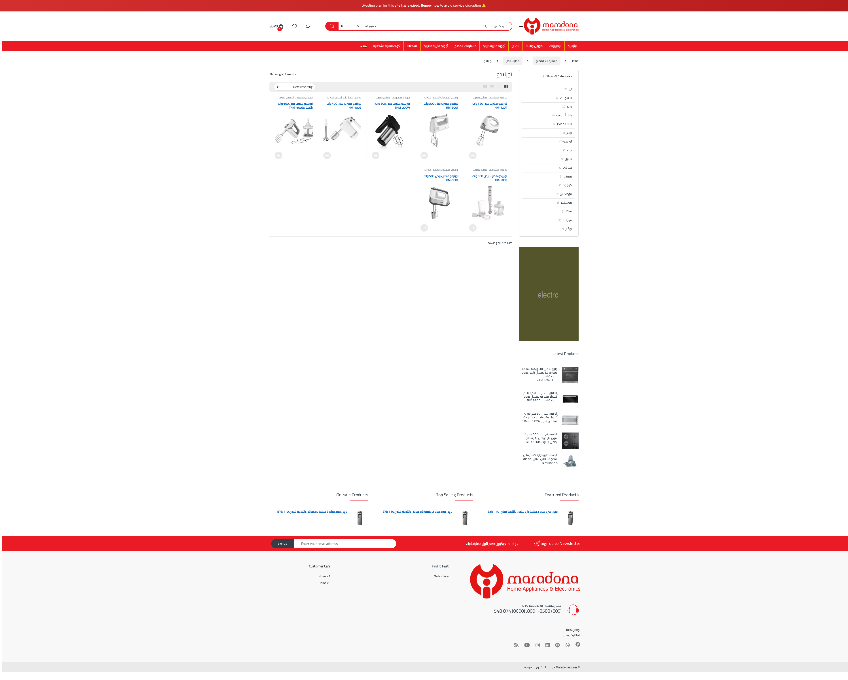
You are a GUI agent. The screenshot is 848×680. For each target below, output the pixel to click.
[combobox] (445, 26)
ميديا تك (565, 220)
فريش (566, 176)
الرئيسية (572, 46)
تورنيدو (503, 97)
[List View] (492, 86)
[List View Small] (485, 86)
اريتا (568, 89)
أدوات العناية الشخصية (386, 46)
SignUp (282, 543)
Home (575, 61)
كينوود (565, 185)
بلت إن (515, 46)
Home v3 (324, 583)
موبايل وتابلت (534, 46)
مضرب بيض (512, 61)
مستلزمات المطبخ (465, 46)
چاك (567, 150)
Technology (441, 576)
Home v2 (324, 576)
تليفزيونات (555, 46)
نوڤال (566, 229)
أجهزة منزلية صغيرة (436, 46)
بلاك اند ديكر (562, 124)
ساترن (566, 159)
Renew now (430, 5)
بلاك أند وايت (562, 115)
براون (567, 106)
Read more (473, 155)
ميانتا (567, 211)
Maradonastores (566, 667)
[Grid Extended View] (499, 86)
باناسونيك (564, 98)
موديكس (564, 194)
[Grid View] (506, 86)
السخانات (412, 46)
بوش (567, 133)
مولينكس (564, 202)
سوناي (565, 167)
